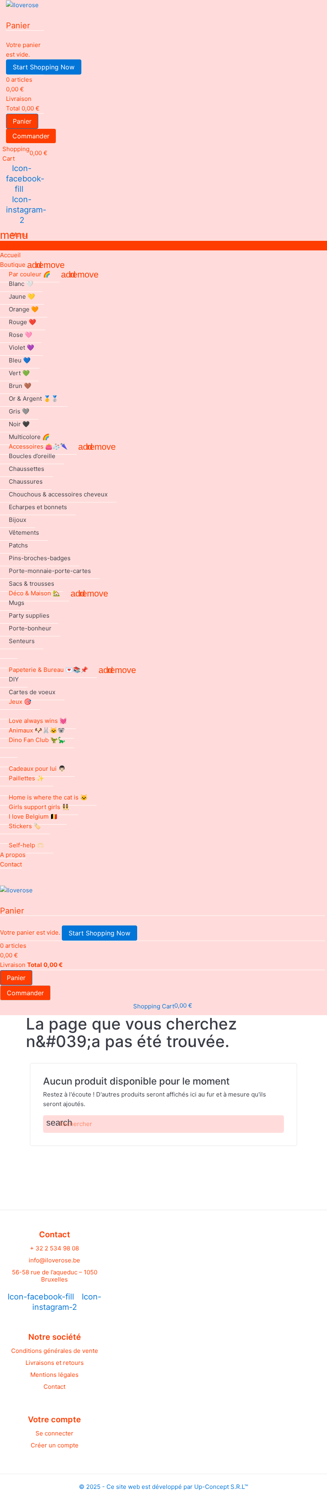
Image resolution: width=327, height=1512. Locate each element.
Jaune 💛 (22, 296)
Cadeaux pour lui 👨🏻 (37, 768)
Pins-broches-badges (40, 558)
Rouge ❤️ (22, 322)
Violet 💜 (21, 347)
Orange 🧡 (24, 309)
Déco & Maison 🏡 (34, 593)
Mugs (16, 602)
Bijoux (17, 520)
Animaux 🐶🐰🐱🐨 (37, 730)
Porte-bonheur (30, 628)
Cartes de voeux (32, 692)
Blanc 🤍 (21, 283)
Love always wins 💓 (38, 720)
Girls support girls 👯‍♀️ (39, 807)
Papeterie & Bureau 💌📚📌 (48, 669)
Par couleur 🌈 (30, 274)
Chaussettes (26, 468)
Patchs (18, 545)
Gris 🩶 (19, 411)
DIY (14, 679)
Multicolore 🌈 (29, 437)
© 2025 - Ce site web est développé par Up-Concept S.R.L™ (163, 1486)
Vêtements (24, 532)
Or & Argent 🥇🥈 (34, 398)
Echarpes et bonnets (38, 507)
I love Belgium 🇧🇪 (33, 816)
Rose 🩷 (20, 335)
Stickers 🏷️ (25, 826)
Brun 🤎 (20, 386)
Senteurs (22, 641)
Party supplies (29, 615)
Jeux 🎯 (20, 701)
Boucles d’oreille (32, 456)
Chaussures (26, 481)
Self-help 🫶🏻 (26, 845)
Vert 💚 (19, 373)
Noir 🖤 (19, 424)
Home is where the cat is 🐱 (48, 797)
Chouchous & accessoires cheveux (58, 494)
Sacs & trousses (31, 583)
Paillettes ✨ (26, 778)
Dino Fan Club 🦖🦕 (37, 740)
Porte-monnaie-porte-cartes (50, 571)
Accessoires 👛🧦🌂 (38, 446)
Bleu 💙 (20, 360)
